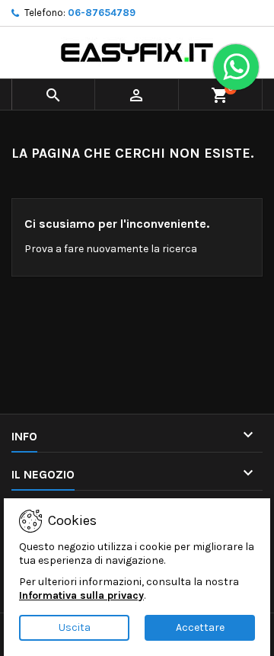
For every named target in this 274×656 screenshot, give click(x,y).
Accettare (200, 627)
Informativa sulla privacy (81, 595)
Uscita (75, 627)
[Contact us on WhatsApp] (236, 67)
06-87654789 (101, 12)
